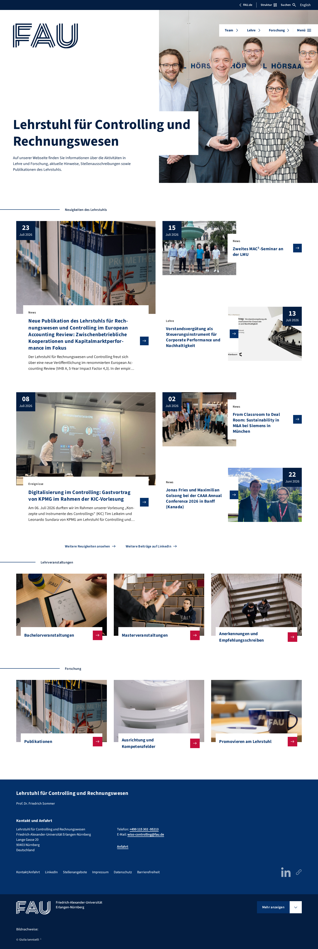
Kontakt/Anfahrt (28, 872)
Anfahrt (122, 846)
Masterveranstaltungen (145, 635)
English (305, 5)
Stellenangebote (75, 872)
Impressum (100, 872)
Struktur (266, 5)
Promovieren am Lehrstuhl (245, 742)
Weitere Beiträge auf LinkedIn (148, 546)
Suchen (286, 5)
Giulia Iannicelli (29, 940)
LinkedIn (51, 872)
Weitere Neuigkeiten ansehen (87, 546)
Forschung (277, 30)
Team (229, 30)
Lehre (251, 30)
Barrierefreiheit (148, 872)
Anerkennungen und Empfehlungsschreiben (241, 637)
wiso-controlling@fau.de (145, 834)
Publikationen (38, 742)
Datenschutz (123, 872)
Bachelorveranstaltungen (49, 635)
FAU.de (247, 5)
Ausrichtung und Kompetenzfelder (139, 743)
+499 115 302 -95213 (144, 829)
